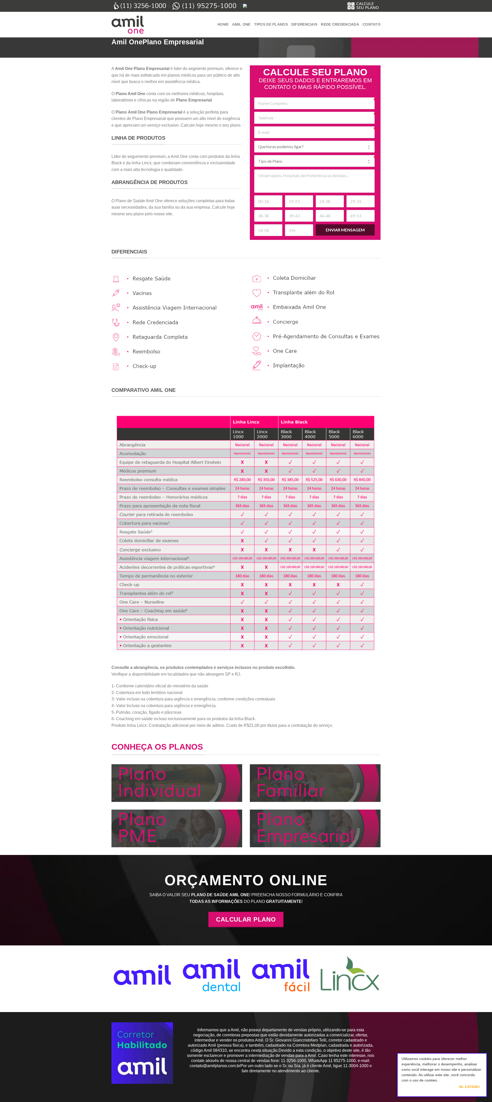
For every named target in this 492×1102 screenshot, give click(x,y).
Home (223, 24)
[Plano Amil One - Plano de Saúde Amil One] (137, 24)
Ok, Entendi (469, 1087)
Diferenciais (304, 24)
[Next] (475, 979)
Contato (372, 24)
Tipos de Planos (271, 24)
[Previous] (16, 979)
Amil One (241, 24)
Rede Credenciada (340, 24)
